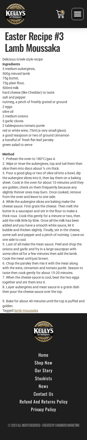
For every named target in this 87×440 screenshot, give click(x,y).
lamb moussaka (26, 310)
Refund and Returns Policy (44, 401)
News (43, 386)
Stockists (43, 378)
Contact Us (43, 394)
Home (43, 355)
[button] (78, 14)
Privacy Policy (43, 409)
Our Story (43, 370)
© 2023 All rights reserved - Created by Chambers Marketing (43, 425)
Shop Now (43, 362)
